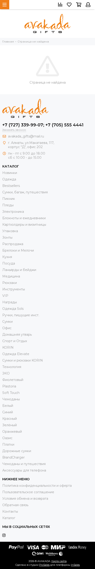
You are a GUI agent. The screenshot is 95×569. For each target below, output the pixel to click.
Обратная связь (15, 505)
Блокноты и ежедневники (24, 218)
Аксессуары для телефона (24, 470)
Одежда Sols (13, 309)
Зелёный (9, 425)
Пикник (8, 199)
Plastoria (9, 386)
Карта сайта (59, 561)
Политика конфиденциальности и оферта (37, 486)
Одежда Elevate (15, 354)
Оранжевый (12, 431)
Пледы (8, 205)
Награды (9, 302)
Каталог (8, 518)
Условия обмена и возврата (25, 498)
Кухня (7, 257)
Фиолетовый (12, 380)
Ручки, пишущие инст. (20, 315)
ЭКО (6, 373)
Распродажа (12, 244)
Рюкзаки (9, 283)
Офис (7, 328)
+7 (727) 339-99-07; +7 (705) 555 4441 (42, 125)
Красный (9, 419)
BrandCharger (13, 457)
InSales (75, 564)
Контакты (10, 511)
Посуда (8, 263)
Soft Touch (11, 393)
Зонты (7, 237)
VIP (5, 296)
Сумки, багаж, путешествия (25, 192)
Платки (8, 444)
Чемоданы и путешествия (24, 464)
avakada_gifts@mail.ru (26, 136)
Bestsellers (11, 186)
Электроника (13, 212)
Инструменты (13, 289)
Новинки (9, 173)
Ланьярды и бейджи (19, 270)
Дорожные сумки (16, 451)
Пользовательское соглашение (28, 492)
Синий (7, 412)
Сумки (7, 321)
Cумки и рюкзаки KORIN (22, 360)
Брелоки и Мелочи (18, 250)
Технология (11, 367)
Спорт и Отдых (14, 341)
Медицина (11, 276)
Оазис (7, 438)
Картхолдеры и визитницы (24, 224)
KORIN (8, 347)
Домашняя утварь (17, 334)
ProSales (44, 564)
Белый (7, 406)
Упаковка (10, 231)
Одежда (9, 179)
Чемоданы (11, 399)
